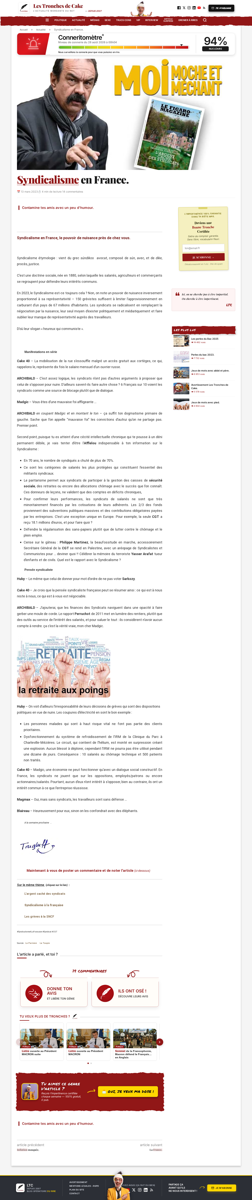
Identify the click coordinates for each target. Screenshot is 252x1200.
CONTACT (74, 1193)
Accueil (24, 29)
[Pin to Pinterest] (50, 215)
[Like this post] (24, 215)
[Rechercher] (204, 20)
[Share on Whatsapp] (68, 215)
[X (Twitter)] (134, 1190)
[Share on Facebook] (32, 215)
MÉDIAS (94, 20)
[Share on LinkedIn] (59, 215)
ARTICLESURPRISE (168, 20)
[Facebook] (122, 1190)
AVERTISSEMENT (78, 1182)
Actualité (41, 29)
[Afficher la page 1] (88, 1063)
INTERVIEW (151, 20)
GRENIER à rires (188, 20)
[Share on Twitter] (41, 215)
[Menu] (47, 20)
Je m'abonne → (204, 257)
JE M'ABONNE (223, 8)
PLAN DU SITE (76, 1189)
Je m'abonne (224, 1188)
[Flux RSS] (152, 1190)
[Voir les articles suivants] (159, 1042)
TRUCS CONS (123, 20)
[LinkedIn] (146, 1190)
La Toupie (44, 943)
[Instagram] (140, 1190)
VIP (138, 20)
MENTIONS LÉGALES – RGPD (84, 1186)
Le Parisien (31, 943)
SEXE (108, 20)
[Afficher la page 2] (91, 1063)
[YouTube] (128, 1190)
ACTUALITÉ (78, 20)
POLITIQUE (60, 20)
